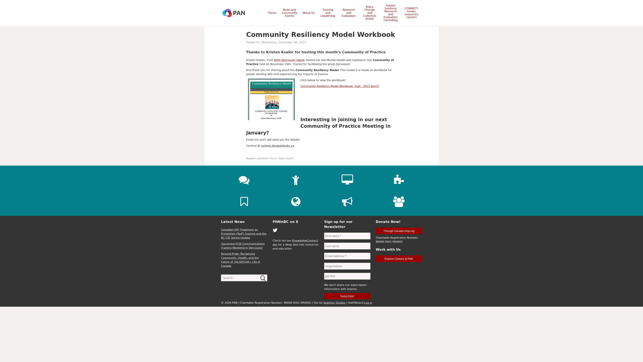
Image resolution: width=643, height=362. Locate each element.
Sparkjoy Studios (334, 302)
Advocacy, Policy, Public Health (276, 158)
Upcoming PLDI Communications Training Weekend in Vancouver (243, 245)
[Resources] (244, 201)
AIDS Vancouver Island (289, 60)
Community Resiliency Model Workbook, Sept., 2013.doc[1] (339, 86)
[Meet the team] (399, 201)
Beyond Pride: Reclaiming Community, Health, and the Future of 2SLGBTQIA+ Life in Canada (240, 259)
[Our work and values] (296, 201)
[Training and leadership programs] (296, 179)
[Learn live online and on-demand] (347, 179)
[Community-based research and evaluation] (399, 179)
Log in (368, 302)
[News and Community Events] (244, 179)
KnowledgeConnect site (295, 242)
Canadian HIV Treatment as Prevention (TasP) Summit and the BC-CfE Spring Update (243, 233)
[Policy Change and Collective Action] (347, 201)
